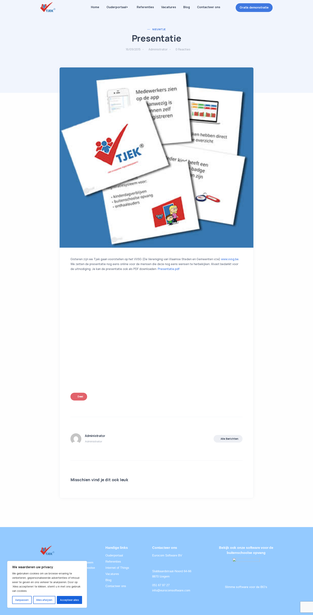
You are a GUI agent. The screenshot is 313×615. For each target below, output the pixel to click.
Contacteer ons (208, 7)
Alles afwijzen (44, 600)
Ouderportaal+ (117, 7)
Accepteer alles (69, 600)
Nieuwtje (159, 29)
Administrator (158, 49)
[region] (47, 584)
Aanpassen (22, 600)
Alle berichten (229, 438)
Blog (186, 7)
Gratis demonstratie (254, 7)
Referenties (145, 7)
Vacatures (168, 7)
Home (95, 7)
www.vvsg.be (230, 259)
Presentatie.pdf (169, 269)
